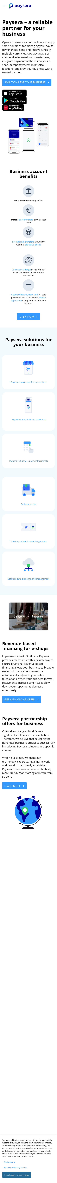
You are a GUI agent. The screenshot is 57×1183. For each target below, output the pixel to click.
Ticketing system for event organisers (28, 541)
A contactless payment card (24, 294)
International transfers (23, 241)
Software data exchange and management (28, 578)
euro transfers (26, 219)
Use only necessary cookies (15, 1167)
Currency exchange (21, 269)
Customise (8, 1162)
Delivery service (28, 504)
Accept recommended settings (16, 1175)
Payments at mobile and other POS (29, 419)
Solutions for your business (25, 82)
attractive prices (33, 244)
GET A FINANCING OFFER (20, 699)
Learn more (12, 786)
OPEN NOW (27, 316)
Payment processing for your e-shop (28, 382)
